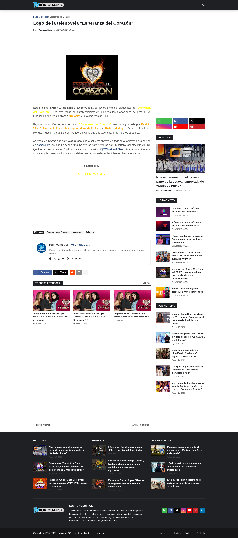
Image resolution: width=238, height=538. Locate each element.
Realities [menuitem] (85, 14)
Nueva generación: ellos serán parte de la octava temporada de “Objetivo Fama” (180, 181)
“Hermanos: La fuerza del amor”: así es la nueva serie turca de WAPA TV (187, 255)
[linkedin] (72, 258)
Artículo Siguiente (140, 425)
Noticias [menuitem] (52, 14)
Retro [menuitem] (151, 14)
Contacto (200, 533)
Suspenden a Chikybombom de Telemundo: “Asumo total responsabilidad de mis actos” (188, 319)
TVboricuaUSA (79, 244)
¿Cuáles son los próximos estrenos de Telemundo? (186, 224)
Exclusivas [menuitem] (136, 14)
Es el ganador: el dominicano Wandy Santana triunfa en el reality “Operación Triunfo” (188, 386)
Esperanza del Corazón (60, 17)
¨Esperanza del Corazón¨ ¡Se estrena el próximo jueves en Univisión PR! (89, 316)
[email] (80, 258)
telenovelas (77, 232)
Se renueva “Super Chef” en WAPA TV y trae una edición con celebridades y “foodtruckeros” (187, 274)
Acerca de (165, 533)
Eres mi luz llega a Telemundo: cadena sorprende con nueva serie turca (184, 482)
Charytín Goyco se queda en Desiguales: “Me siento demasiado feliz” (188, 369)
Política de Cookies (183, 533)
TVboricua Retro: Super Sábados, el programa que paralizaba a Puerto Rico (126, 483)
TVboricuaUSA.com (66, 533)
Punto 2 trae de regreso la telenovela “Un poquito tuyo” (188, 290)
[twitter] (54, 258)
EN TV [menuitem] (68, 14)
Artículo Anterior (42, 425)
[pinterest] (68, 258)
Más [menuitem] (162, 14)
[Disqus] (92, 373)
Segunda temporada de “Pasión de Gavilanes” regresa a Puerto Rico (185, 353)
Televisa (90, 232)
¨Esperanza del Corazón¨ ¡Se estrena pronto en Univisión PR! (131, 315)
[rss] (76, 258)
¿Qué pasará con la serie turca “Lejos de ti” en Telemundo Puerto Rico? (184, 466)
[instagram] (59, 258)
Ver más (147, 283)
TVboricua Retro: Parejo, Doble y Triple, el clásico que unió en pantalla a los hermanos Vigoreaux (126, 465)
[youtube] (63, 258)
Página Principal (40, 17)
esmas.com (43, 145)
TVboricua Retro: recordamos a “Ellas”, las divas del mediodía (125, 448)
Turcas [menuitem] (100, 14)
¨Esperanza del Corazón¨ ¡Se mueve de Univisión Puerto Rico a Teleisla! (51, 316)
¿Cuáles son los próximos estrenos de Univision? (186, 210)
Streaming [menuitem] (117, 14)
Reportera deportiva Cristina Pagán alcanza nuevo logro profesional (187, 239)
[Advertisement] (92, 43)
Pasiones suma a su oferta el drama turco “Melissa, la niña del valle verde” (185, 450)
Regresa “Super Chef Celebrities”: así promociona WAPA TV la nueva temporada (68, 482)
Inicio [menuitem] (39, 14)
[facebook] (50, 258)
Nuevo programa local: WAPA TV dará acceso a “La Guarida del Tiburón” (188, 336)
